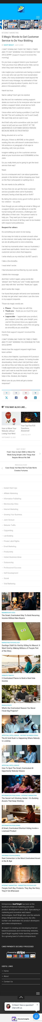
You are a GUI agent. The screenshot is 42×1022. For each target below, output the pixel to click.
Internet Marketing (10, 33)
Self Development (11, 573)
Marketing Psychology (11, 642)
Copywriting (8, 530)
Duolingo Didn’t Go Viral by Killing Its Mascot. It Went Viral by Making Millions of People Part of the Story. (21, 648)
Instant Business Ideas (12, 557)
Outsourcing (8, 562)
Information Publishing (12, 499)
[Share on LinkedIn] (35, 395)
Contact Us (8, 982)
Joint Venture (9, 520)
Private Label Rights (11, 541)
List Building (8, 536)
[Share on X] (6, 395)
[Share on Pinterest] (26, 395)
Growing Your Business (13, 515)
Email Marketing (10, 546)
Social (6, 578)
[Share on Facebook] (16, 395)
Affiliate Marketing (11, 493)
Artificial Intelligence (10, 735)
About (6, 976)
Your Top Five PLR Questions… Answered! (28, 428)
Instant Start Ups (10, 488)
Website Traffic (10, 525)
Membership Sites (11, 504)
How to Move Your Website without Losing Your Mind (9, 431)
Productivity (8, 552)
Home (6, 971)
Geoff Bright (9, 45)
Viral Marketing (9, 584)
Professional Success (12, 568)
